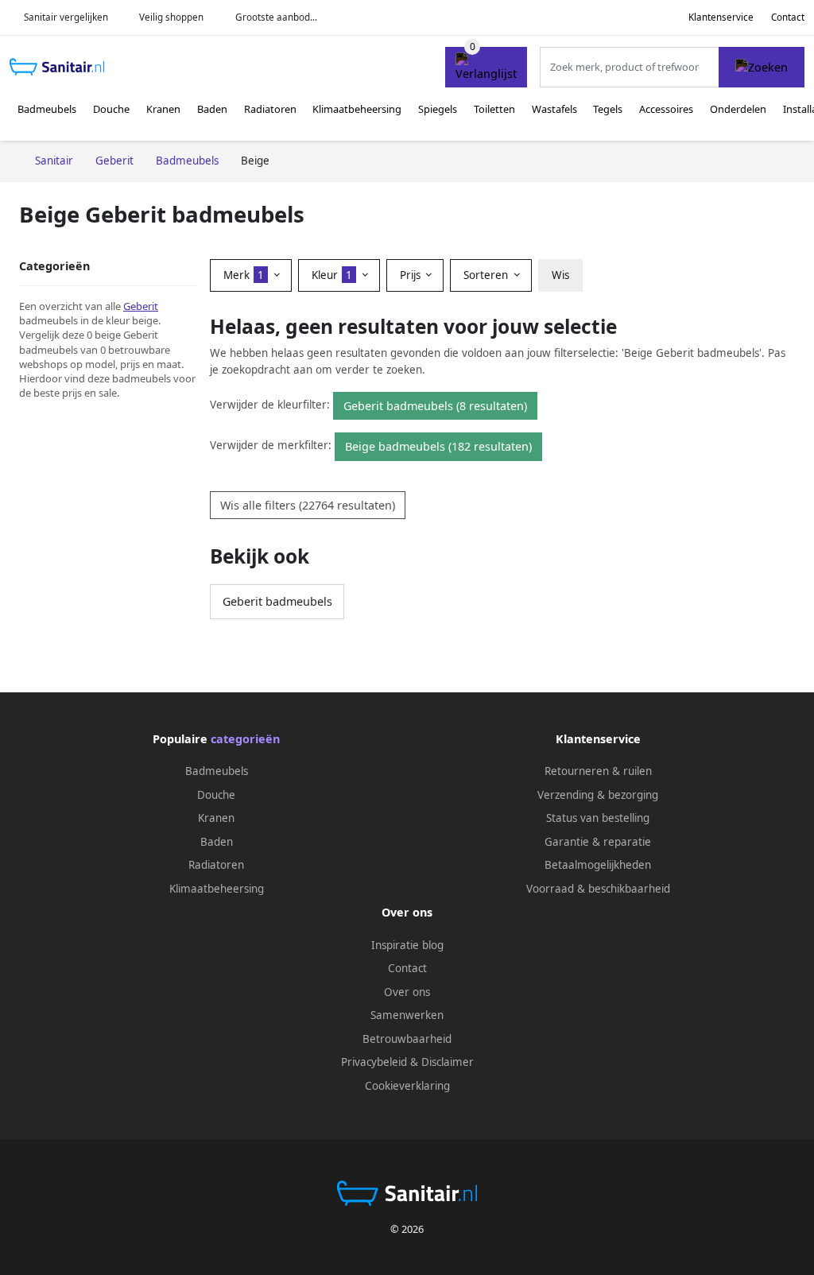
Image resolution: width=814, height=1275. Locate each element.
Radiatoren (270, 109)
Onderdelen (738, 109)
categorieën (245, 738)
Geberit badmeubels (277, 601)
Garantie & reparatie (598, 842)
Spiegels (437, 109)
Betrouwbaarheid (407, 1039)
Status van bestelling (597, 818)
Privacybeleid (374, 1062)
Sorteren (487, 275)
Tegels (607, 109)
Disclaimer (447, 1062)
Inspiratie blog (407, 945)
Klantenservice (721, 17)
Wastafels (554, 109)
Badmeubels (46, 109)
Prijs (412, 275)
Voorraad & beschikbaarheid (598, 889)
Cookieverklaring (407, 1086)
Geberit (140, 306)
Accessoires (666, 109)
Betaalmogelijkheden (598, 865)
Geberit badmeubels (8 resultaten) (435, 405)
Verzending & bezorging (597, 795)
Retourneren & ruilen (598, 771)
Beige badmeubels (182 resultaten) (438, 446)
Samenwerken (407, 1015)
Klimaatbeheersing (356, 109)
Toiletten (494, 109)
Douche (111, 109)
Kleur (332, 275)
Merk (243, 275)
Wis (560, 275)
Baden (212, 109)
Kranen (163, 109)
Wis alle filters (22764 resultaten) (307, 505)
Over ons (407, 992)
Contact (787, 17)
